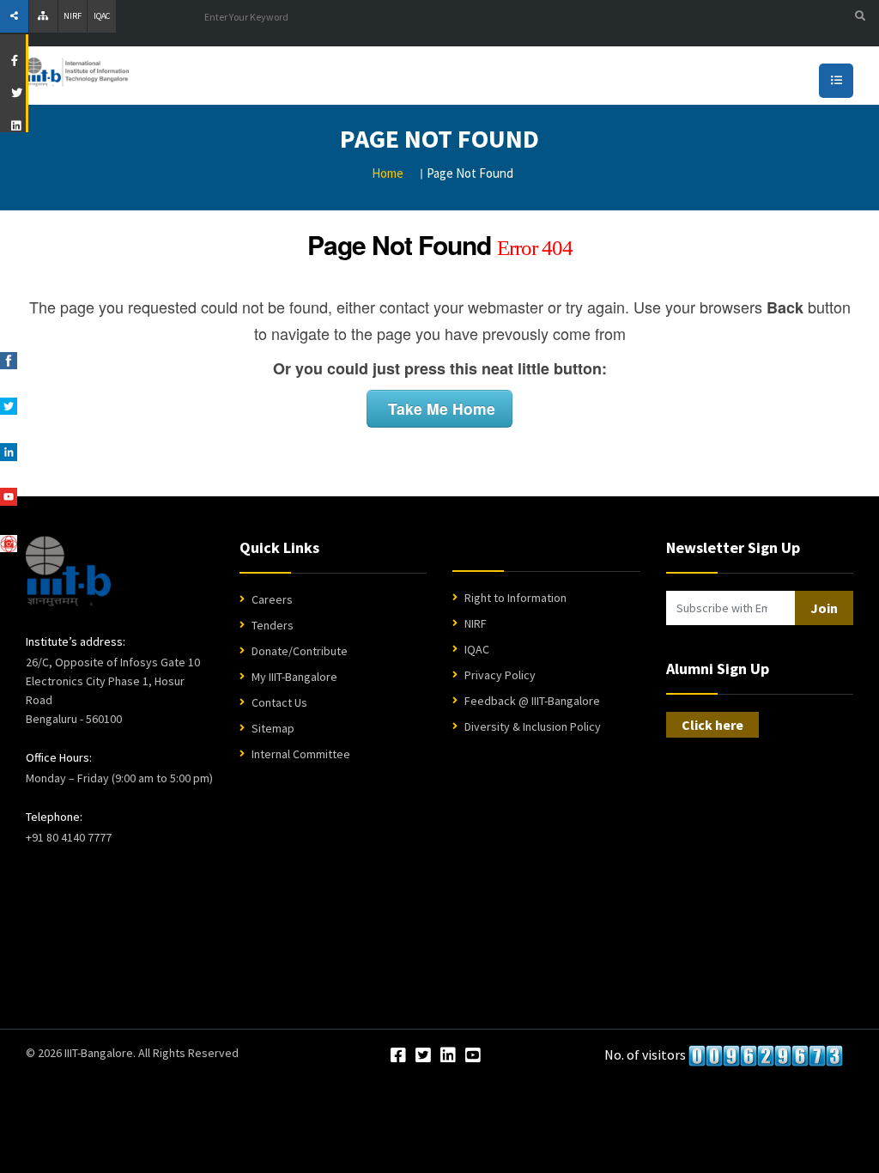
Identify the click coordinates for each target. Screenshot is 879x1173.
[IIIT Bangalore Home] (68, 571)
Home (387, 173)
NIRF (73, 15)
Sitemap (273, 728)
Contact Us (279, 702)
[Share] (14, 16)
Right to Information (515, 597)
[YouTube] (473, 1056)
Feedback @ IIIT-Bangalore (532, 700)
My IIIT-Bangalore (294, 676)
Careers (272, 599)
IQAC (102, 15)
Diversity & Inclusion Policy (532, 726)
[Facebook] (398, 1056)
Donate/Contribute (300, 651)
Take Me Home (439, 408)
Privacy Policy (500, 675)
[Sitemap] (43, 16)
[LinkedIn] (448, 1056)
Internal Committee (301, 754)
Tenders (273, 625)
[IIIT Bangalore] (154, 75)
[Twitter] (423, 1056)
